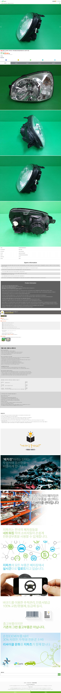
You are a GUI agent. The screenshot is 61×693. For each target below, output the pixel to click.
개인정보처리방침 (34, 682)
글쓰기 (59, 674)
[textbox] (30, 3)
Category (1, 1)
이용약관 (25, 682)
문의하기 (46, 685)
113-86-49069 (14, 685)
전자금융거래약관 (29, 682)
